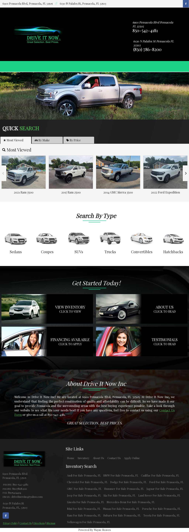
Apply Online (132, 458)
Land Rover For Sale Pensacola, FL (159, 495)
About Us (98, 458)
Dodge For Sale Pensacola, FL (128, 482)
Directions (39, 523)
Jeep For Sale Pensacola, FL (84, 495)
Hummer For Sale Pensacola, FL (124, 489)
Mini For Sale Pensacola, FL (83, 509)
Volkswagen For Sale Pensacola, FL (88, 522)
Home (70, 458)
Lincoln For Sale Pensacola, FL (85, 502)
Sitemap (51, 523)
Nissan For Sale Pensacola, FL (121, 509)
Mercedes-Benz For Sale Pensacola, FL (131, 502)
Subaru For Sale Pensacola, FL (122, 515)
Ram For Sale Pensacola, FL (84, 515)
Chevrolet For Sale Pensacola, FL (87, 482)
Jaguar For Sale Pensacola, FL (165, 489)
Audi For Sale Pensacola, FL (84, 475)
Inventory (83, 458)
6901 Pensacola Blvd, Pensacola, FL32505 (28, 3)
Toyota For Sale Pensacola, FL (161, 515)
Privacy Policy (10, 523)
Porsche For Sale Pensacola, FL (161, 509)
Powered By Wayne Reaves (94, 530)
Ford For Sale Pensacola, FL (166, 482)
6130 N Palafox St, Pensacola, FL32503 (83, 3)
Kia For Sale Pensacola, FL (119, 495)
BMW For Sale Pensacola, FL (120, 475)
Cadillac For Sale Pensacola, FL (160, 475)
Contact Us (26, 523)
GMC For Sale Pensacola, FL (84, 489)
